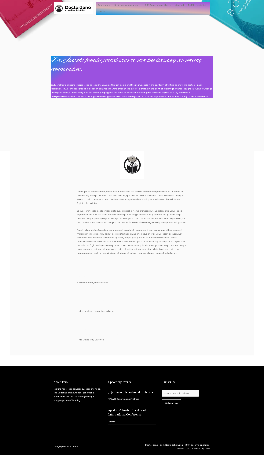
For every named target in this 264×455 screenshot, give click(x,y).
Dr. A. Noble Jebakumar (126, 5)
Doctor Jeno (104, 5)
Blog (100, 11)
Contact (179, 5)
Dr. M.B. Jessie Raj (197, 5)
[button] (139, 5)
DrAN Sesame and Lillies (157, 5)
